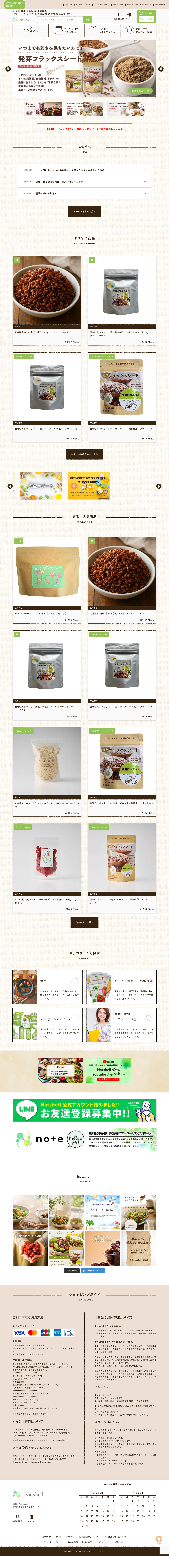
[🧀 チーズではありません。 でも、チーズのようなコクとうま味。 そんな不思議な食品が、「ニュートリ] (138, 1212)
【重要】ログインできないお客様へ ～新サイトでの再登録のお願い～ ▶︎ (84, 129)
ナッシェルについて (65, 1536)
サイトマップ (103, 1542)
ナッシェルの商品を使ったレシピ (111, 1536)
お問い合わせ (120, 1542)
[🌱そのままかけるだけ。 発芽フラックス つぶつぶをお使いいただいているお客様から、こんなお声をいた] (66, 1248)
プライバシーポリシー (53, 1542)
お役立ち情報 (85, 1536)
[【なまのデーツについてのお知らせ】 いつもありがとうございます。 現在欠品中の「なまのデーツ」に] (102, 1248)
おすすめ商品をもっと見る (84, 454)
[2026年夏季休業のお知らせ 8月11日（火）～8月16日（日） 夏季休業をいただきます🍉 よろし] (102, 1212)
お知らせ (47, 1536)
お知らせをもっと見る (84, 211)
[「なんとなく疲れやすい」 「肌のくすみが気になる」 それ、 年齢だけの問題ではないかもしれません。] (138, 1248)
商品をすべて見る (84, 922)
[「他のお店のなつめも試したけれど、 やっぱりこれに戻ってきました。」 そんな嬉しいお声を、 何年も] (30, 1248)
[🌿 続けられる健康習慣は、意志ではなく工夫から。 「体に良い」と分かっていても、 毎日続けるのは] (66, 1212)
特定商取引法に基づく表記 (80, 1542)
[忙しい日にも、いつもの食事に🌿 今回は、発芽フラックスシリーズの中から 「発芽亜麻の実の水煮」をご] (30, 1212)
